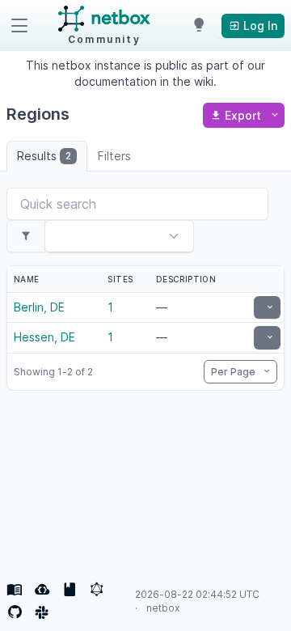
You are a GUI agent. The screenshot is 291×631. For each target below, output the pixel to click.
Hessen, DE (44, 337)
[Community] (42, 612)
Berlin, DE (39, 307)
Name (27, 279)
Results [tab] (44, 156)
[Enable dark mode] (199, 26)
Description (186, 279)
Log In (258, 25)
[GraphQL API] (97, 589)
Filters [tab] (114, 156)
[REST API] (42, 589)
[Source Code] (14, 612)
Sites (120, 279)
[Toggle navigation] (19, 26)
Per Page (234, 372)
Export (242, 115)
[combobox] (96, 238)
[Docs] (14, 589)
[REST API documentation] (69, 589)
